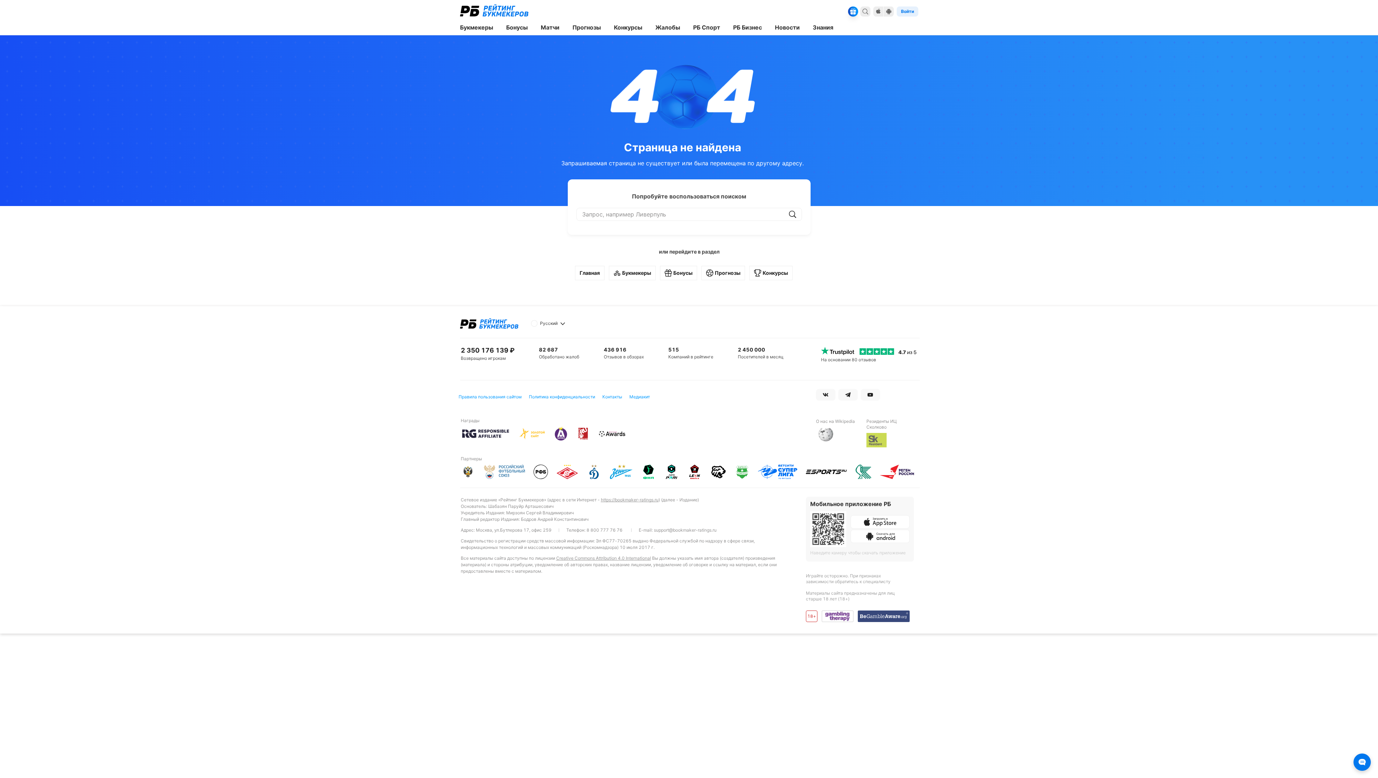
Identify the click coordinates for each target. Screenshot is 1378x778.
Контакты (612, 396)
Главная (590, 273)
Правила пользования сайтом (490, 396)
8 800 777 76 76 (605, 530)
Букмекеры (636, 273)
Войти (907, 11)
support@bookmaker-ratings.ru (685, 530)
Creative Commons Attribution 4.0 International (603, 558)
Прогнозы (727, 273)
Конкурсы (775, 273)
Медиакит (639, 396)
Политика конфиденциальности (562, 396)
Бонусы (682, 273)
